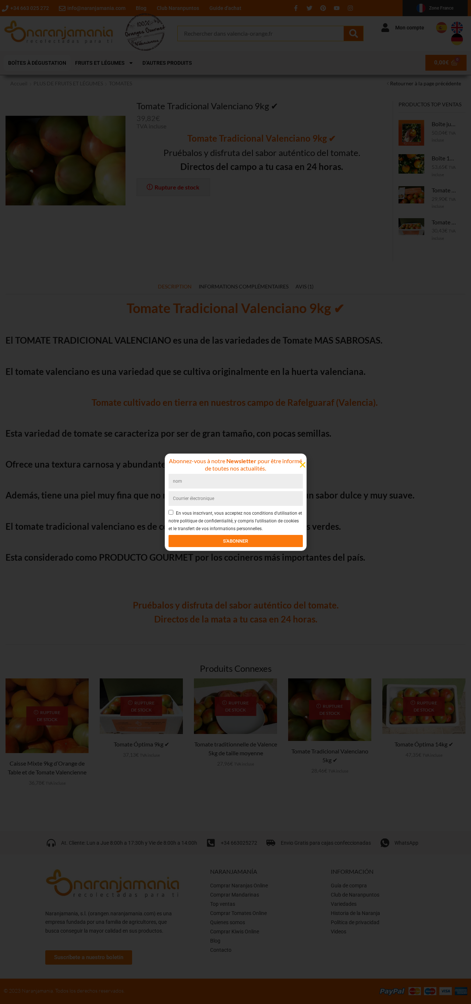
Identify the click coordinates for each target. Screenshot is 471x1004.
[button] (303, 465)
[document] (235, 502)
